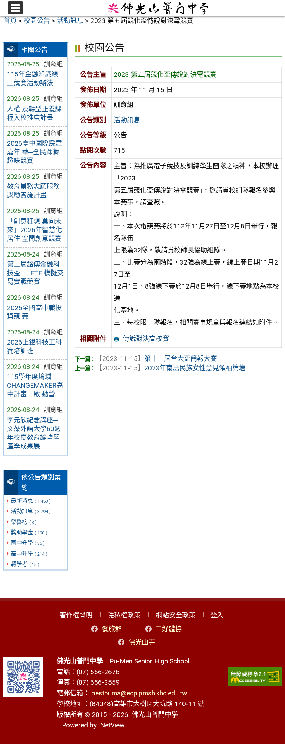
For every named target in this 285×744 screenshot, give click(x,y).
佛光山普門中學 (153, 715)
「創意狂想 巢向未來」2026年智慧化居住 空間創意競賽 (34, 230)
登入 (216, 615)
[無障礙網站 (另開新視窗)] (255, 676)
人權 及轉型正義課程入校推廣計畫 (34, 113)
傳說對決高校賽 (146, 339)
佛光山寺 (142, 642)
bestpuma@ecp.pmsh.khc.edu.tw (139, 693)
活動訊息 (31, 511)
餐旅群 (112, 629)
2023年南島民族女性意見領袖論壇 (170, 368)
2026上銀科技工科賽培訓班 (34, 346)
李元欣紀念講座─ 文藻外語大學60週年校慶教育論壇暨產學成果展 (34, 433)
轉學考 (25, 564)
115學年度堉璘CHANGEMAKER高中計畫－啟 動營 (35, 385)
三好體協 (168, 629)
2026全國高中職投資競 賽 (34, 312)
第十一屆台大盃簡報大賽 (156, 359)
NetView (112, 725)
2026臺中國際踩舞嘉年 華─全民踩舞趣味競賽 (34, 152)
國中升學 (28, 543)
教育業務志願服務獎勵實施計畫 (33, 191)
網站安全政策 (175, 615)
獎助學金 (29, 532)
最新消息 (31, 501)
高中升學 (29, 553)
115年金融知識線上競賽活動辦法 (32, 78)
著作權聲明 (75, 615)
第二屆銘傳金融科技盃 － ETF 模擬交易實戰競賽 (35, 273)
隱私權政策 (123, 615)
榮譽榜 (24, 522)
